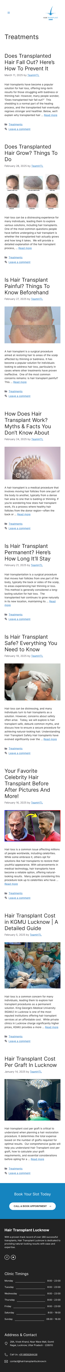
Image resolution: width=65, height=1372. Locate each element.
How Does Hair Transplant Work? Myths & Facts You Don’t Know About (28, 423)
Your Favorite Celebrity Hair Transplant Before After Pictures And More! (27, 783)
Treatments (16, 124)
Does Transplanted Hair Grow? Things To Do (31, 152)
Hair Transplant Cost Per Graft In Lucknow (31, 1061)
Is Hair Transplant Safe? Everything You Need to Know (31, 643)
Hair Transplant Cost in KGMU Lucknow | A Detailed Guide (31, 921)
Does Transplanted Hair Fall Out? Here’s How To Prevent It (30, 62)
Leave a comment (19, 129)
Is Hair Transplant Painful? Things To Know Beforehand (27, 286)
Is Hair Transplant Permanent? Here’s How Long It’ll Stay (28, 552)
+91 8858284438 (28, 1354)
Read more (50, 115)
